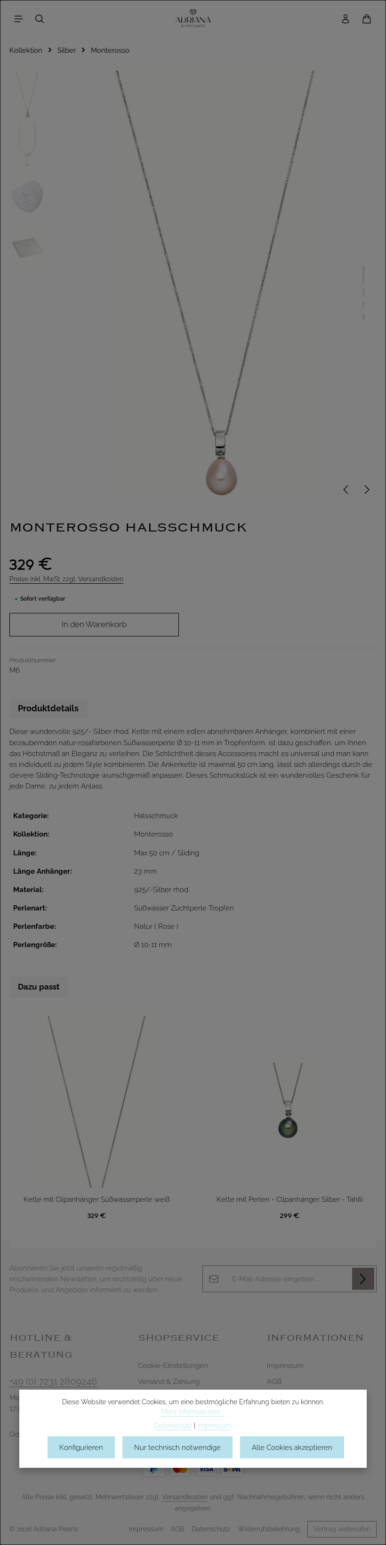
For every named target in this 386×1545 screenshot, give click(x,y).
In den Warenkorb (94, 624)
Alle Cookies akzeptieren (292, 1447)
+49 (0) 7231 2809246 (53, 1381)
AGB (274, 1381)
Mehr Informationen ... (193, 1412)
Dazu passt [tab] (39, 986)
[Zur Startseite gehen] (193, 19)
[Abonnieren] (363, 1279)
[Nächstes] (366, 489)
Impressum (285, 1365)
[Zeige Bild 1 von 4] (363, 274)
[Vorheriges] (346, 489)
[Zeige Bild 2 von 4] (363, 292)
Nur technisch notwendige (177, 1447)
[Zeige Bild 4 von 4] (363, 317)
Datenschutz (211, 1529)
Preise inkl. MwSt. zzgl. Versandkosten (66, 579)
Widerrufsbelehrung (269, 1529)
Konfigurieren (81, 1447)
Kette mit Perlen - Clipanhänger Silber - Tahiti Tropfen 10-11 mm (290, 1200)
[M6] (215, 285)
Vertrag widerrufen (342, 1529)
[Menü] (18, 18)
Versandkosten (185, 1497)
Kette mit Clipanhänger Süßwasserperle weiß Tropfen (96, 1200)
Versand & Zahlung (169, 1381)
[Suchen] (39, 18)
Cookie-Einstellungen (173, 1365)
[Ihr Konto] (345, 18)
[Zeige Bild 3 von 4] (363, 304)
